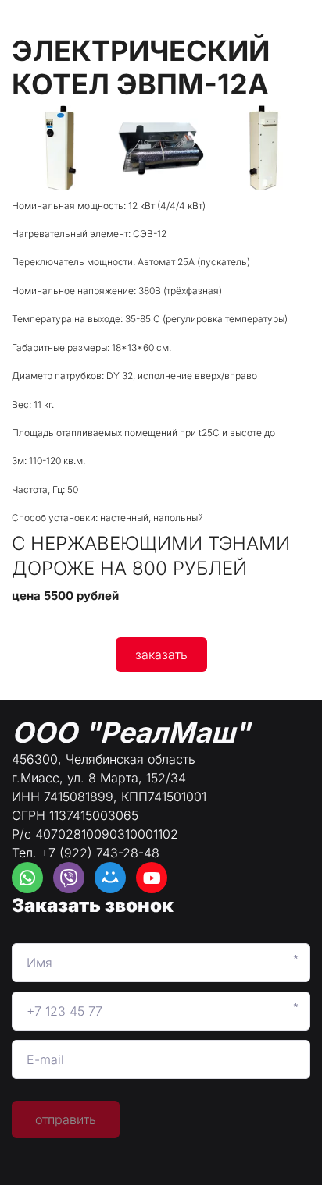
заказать (161, 654)
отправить (65, 1119)
